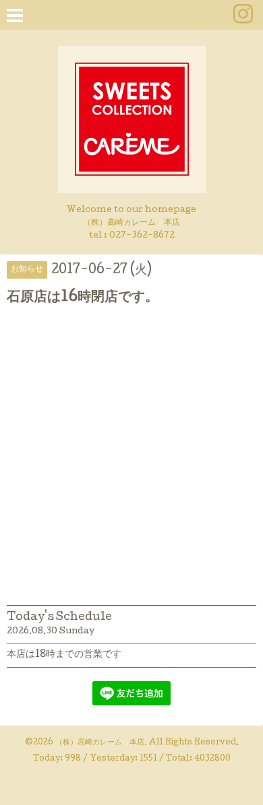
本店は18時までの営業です (64, 655)
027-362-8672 (142, 236)
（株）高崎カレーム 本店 (99, 743)
